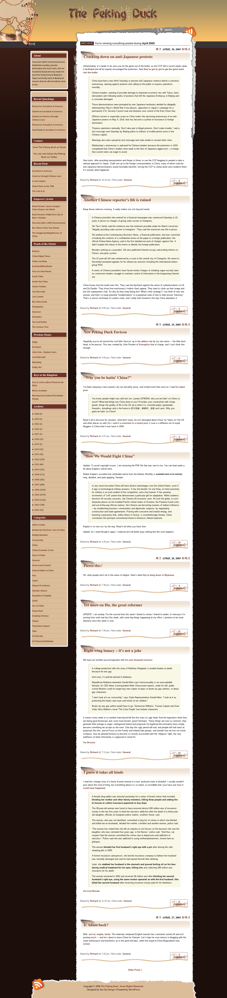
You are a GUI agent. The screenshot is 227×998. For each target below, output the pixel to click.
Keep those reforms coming (97, 209)
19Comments (179, 543)
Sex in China (38, 606)
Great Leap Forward (41, 565)
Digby (35, 342)
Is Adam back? (96, 925)
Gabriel (35, 111)
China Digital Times (41, 256)
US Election (37, 636)
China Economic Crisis (43, 550)
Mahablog (36, 362)
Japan (35, 580)
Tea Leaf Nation (39, 322)
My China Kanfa (39, 302)
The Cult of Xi (38, 191)
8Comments (179, 182)
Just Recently (38, 292)
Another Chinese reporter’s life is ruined (117, 200)
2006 (37, 490)
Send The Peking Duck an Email (49, 147)
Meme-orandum (39, 391)
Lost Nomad (93, 891)
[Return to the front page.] (113, 11)
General (128, 180)
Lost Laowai (37, 297)
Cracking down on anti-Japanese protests (118, 56)
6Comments (179, 359)
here (110, 469)
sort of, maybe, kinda (99, 934)
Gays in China (38, 555)
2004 (37, 500)
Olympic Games (39, 591)
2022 (37, 424)
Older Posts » (135, 970)
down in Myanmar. (165, 575)
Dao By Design (107, 989)
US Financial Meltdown (42, 641)
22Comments (179, 754)
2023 (37, 419)
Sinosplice (144, 344)
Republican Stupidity (42, 596)
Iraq (34, 575)
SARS (35, 601)
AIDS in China (38, 525)
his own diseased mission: (139, 660)
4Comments (179, 587)
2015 (37, 444)
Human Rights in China (43, 570)
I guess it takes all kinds (103, 772)
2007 (37, 485)
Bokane (35, 251)
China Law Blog (39, 261)
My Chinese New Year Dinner (45, 228)
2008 (37, 480)
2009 (37, 474)
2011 (37, 464)
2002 (37, 510)
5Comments (179, 310)
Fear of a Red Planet (41, 271)
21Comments (179, 632)
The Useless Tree (40, 327)
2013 (37, 454)
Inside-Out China (40, 281)
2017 (37, 434)
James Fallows (39, 286)
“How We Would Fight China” (109, 456)
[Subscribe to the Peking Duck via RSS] (189, 32)
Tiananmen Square (41, 626)
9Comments (179, 955)
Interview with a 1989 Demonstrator (49, 223)
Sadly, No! (37, 367)
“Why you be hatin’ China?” (107, 377)
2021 (37, 429)
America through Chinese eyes (46, 176)
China (35, 545)
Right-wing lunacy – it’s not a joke (112, 650)
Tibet (34, 631)
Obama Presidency (41, 585)
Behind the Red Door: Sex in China (48, 530)
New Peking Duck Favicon (105, 332)
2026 (37, 414)
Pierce (93, 565)
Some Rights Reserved (131, 986)
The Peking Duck (109, 986)
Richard (94, 180)
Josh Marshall (38, 357)
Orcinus (91, 742)
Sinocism (36, 312)
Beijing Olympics (40, 535)
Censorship (37, 540)
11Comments (179, 903)
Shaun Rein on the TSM (43, 186)
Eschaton (36, 347)
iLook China (37, 276)
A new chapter (39, 181)
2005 (37, 495)
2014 (37, 449)
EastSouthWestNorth (42, 266)
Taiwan (35, 621)
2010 (37, 469)
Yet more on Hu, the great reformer (113, 605)
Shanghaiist (37, 307)
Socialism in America (53, 106)
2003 (37, 505)
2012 (37, 459)
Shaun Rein (37, 611)
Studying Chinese (40, 616)
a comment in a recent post (134, 423)
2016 (37, 439)
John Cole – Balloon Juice (44, 352)
